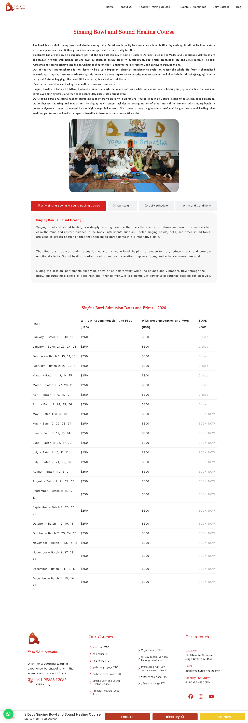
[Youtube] (211, 696)
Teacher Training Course (154, 7)
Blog (239, 7)
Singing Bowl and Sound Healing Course (106, 682)
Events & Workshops (193, 7)
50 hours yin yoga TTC (105, 667)
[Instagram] (201, 696)
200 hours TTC (101, 647)
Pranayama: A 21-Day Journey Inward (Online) (154, 668)
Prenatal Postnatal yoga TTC (106, 692)
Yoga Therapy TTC (151, 650)
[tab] (68, 206)
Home (110, 7)
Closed (203, 337)
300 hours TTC (101, 654)
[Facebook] (190, 696)
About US (126, 7)
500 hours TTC (101, 660)
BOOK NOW (207, 414)
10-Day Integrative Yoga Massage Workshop (154, 659)
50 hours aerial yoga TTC (107, 674)
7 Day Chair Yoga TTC (153, 683)
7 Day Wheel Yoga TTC (154, 677)
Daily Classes (221, 7)
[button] (8, 714)
